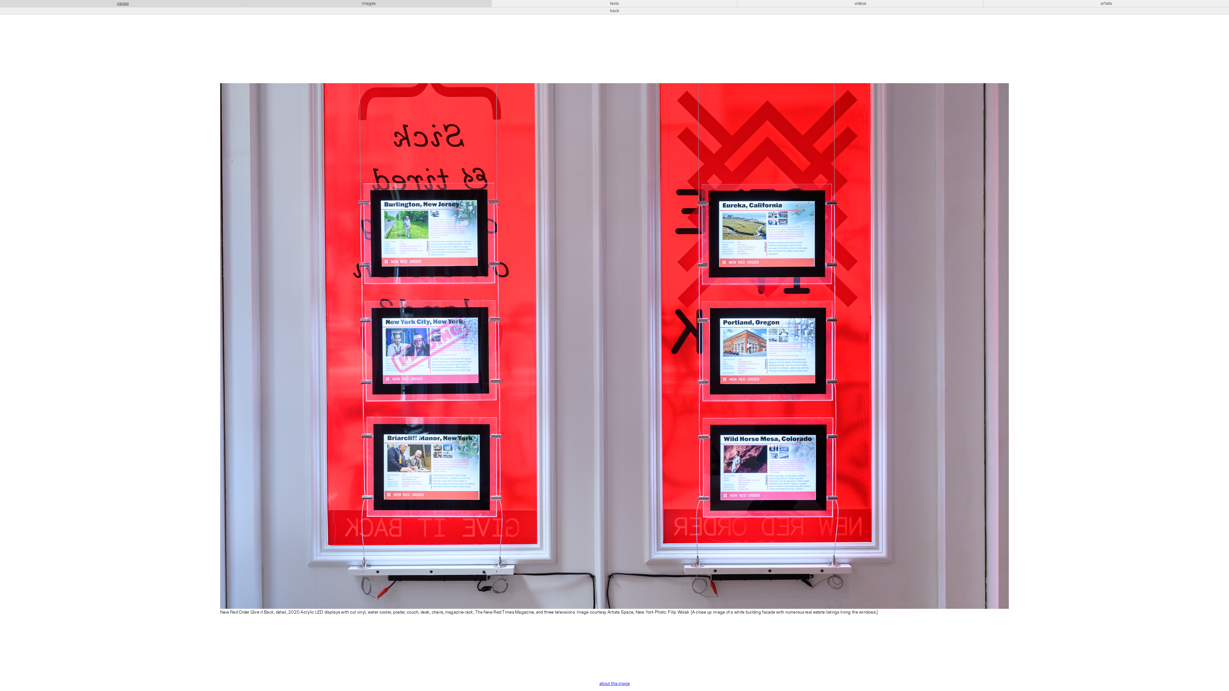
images (368, 3)
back (614, 11)
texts (614, 3)
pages (123, 3)
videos (860, 3)
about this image (614, 683)
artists (1106, 3)
